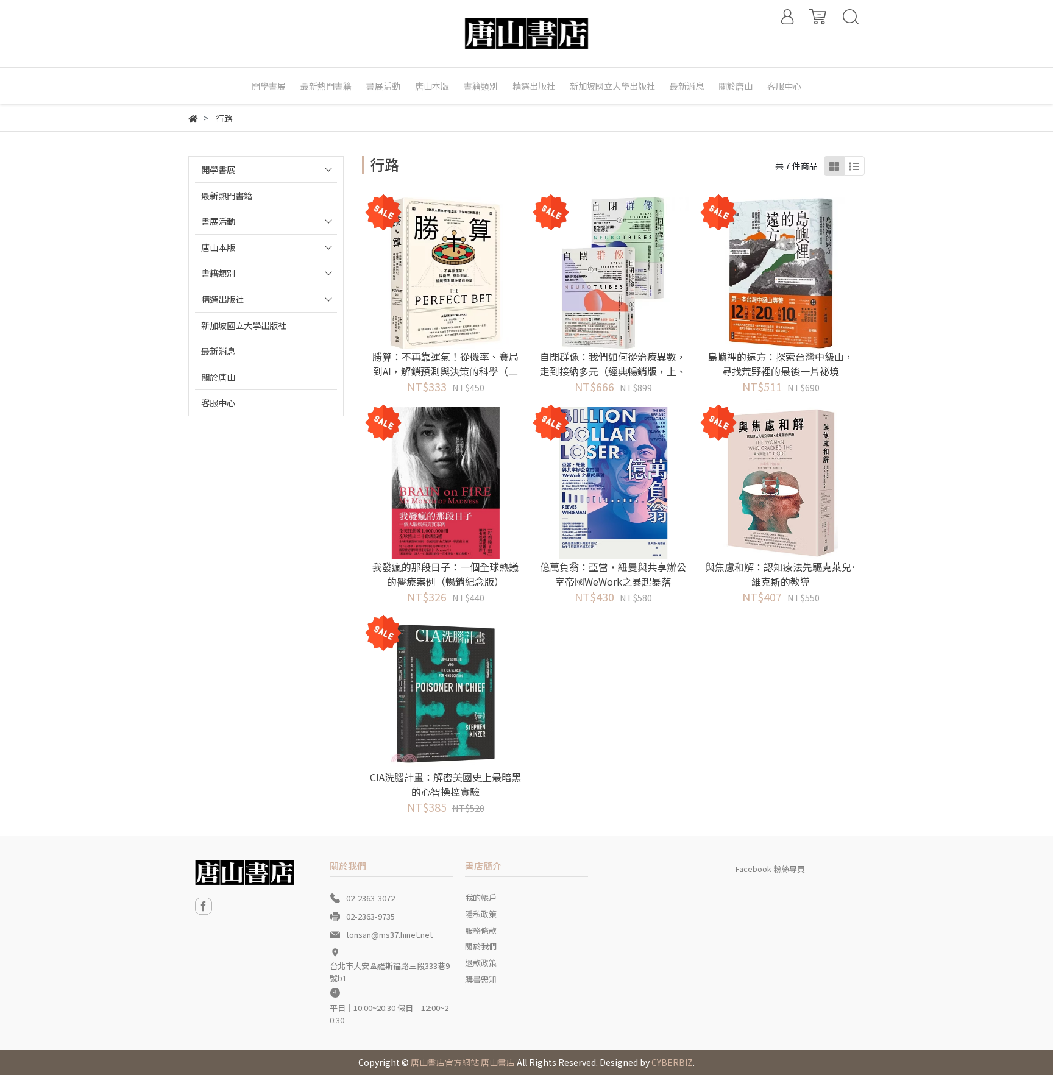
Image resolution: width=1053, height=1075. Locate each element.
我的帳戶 (481, 897)
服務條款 (481, 930)
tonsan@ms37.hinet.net (389, 934)
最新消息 (218, 350)
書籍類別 (218, 272)
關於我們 (481, 946)
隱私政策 (481, 914)
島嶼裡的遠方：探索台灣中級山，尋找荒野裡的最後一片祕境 (780, 363)
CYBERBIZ (672, 1062)
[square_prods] (834, 166)
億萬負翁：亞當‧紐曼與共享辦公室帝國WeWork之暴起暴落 (613, 574)
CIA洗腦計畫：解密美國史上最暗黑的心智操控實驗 (445, 784)
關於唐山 (218, 377)
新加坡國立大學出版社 (243, 325)
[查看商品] (428, 272)
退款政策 (481, 962)
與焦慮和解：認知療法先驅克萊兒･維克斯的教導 (780, 574)
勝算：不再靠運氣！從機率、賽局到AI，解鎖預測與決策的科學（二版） (445, 371)
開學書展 (218, 169)
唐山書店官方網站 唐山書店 (463, 1062)
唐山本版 (218, 247)
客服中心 (218, 402)
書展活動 (218, 221)
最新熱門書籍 (226, 195)
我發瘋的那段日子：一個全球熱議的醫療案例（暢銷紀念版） (445, 574)
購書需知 (481, 979)
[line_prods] (854, 166)
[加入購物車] (462, 272)
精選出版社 (222, 299)
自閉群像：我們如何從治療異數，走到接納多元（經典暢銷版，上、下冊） (613, 371)
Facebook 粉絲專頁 (770, 869)
